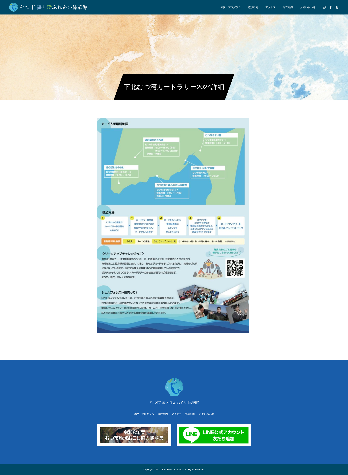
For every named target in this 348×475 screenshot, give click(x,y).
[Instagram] (324, 7)
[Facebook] (330, 7)
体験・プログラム (230, 7)
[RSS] (337, 7)
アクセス (270, 7)
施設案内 (253, 7)
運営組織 (288, 7)
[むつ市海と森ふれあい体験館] (49, 7)
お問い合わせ (307, 7)
